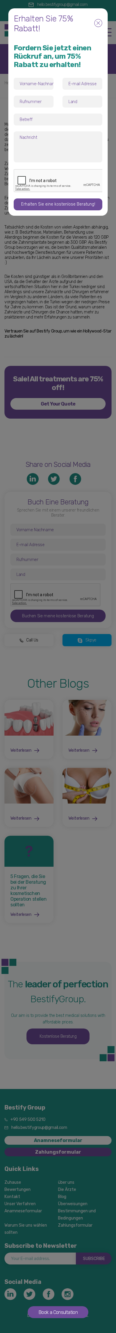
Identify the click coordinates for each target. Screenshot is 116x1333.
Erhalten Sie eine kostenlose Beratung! (58, 204)
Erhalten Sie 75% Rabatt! (43, 23)
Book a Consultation (58, 1312)
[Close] (98, 23)
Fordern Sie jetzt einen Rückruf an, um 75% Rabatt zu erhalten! (52, 56)
